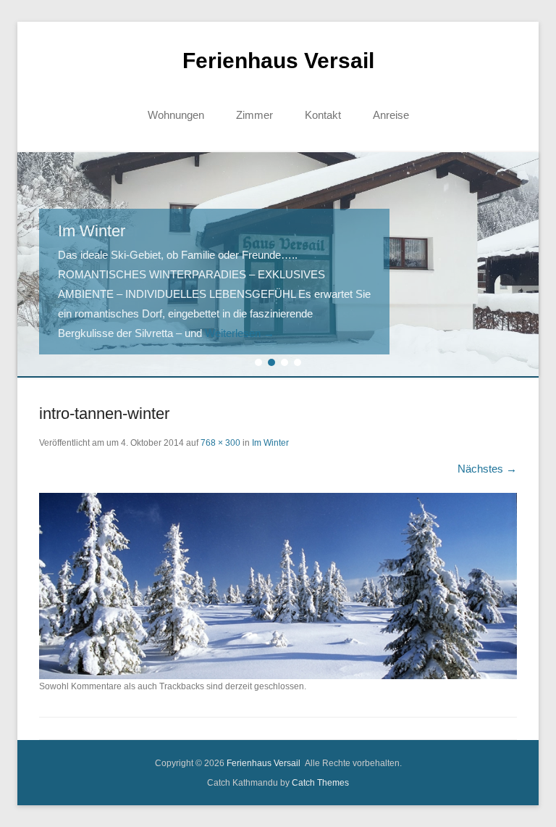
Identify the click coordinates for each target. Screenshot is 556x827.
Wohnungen (176, 115)
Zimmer (254, 115)
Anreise (391, 115)
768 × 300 (220, 443)
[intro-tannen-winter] (278, 586)
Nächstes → (487, 468)
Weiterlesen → (239, 333)
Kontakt (323, 115)
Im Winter (270, 443)
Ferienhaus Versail (278, 60)
